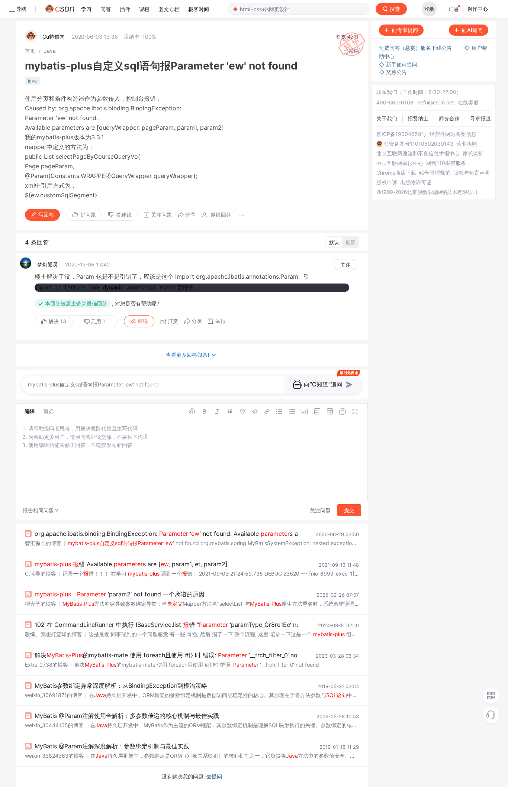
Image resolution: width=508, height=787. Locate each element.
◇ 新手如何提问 (398, 64)
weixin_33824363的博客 (54, 755)
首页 (30, 51)
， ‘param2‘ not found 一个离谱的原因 (120, 594)
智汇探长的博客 (43, 543)
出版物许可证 (415, 182)
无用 (98, 321)
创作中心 (477, 9)
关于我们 (386, 118)
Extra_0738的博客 (46, 664)
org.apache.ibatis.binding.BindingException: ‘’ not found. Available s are (169, 533)
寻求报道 (480, 118)
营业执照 (466, 144)
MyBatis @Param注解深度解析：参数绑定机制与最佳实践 (112, 746)
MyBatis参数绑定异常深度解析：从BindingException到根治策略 (121, 685)
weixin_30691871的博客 (54, 695)
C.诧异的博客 (40, 573)
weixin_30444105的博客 (54, 725)
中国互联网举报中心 (399, 163)
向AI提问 (472, 30)
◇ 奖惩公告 (393, 72)
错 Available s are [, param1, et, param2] (131, 564)
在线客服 (468, 102)
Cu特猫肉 (53, 36)
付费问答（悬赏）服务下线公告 (416, 48)
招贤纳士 (418, 118)
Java (50, 51)
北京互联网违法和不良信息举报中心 (418, 153)
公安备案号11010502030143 (418, 144)
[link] (30, 51)
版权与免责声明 (471, 173)
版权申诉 (386, 182)
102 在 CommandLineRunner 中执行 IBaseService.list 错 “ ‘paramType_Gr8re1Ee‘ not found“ (179, 624)
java (32, 81)
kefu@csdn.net (435, 102)
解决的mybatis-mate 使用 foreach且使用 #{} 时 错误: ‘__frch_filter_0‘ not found (176, 655)
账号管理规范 (434, 173)
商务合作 (449, 118)
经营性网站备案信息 (453, 134)
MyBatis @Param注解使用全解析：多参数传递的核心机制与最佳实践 (127, 715)
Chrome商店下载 (396, 173)
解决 (56, 321)
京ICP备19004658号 (401, 134)
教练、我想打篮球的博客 (53, 634)
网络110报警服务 (446, 163)
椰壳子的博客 (40, 603)
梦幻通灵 (47, 264)
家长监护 (473, 153)
